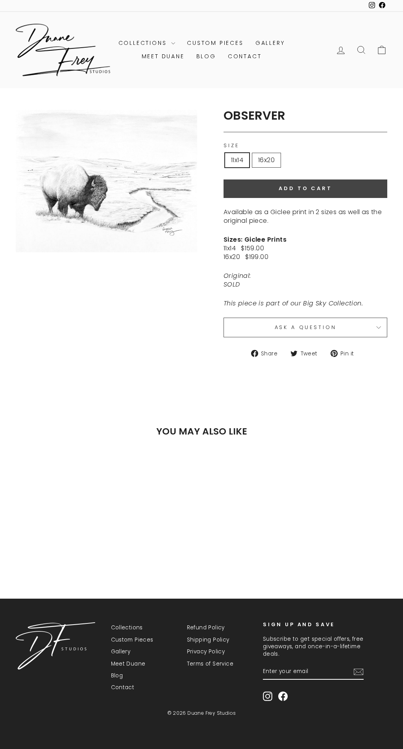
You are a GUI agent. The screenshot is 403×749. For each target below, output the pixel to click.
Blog (206, 56)
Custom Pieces (215, 43)
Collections (144, 43)
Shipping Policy (208, 640)
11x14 (237, 160)
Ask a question (305, 327)
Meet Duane (163, 56)
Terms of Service (210, 664)
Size (231, 145)
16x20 (266, 160)
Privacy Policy (206, 651)
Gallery (270, 43)
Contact (245, 56)
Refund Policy (206, 627)
